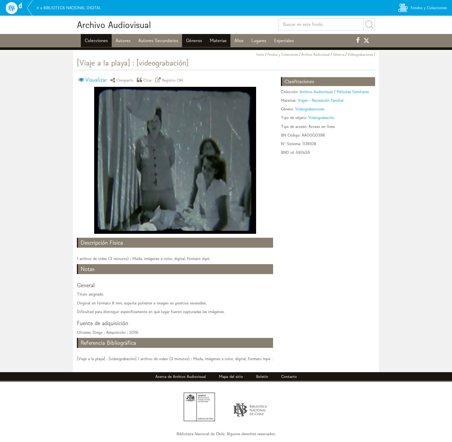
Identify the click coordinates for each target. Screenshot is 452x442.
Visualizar (96, 79)
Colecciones (96, 40)
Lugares (258, 40)
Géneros (194, 40)
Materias (218, 40)
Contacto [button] (289, 376)
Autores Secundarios (158, 40)
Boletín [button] (262, 376)
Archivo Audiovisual (114, 25)
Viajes (303, 100)
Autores (123, 40)
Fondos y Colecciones (282, 54)
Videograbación (321, 117)
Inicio (260, 54)
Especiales (284, 40)
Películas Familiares (353, 91)
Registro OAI (172, 80)
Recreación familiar (328, 100)
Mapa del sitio (231, 376)
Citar (148, 80)
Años (239, 40)
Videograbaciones (360, 54)
